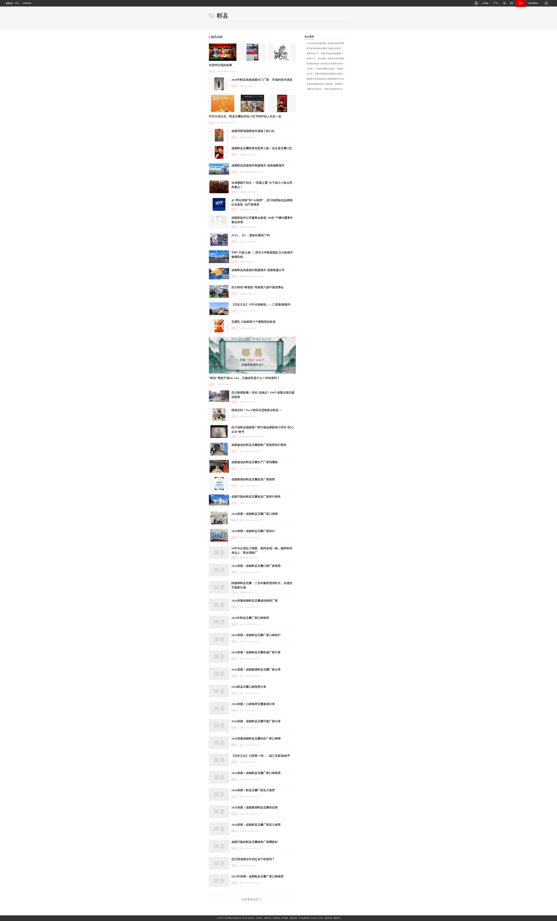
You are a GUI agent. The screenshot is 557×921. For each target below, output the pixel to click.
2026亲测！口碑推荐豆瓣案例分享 (253, 704)
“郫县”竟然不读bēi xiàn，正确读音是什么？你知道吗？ (244, 378)
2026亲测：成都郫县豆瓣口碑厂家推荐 (256, 565)
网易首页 (9, 3)
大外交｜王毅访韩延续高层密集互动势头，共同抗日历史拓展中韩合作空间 (327, 74)
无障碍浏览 (27, 3)
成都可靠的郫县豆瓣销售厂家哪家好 (254, 842)
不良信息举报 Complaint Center (311, 918)
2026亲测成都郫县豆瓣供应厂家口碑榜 (256, 738)
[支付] (505, 3)
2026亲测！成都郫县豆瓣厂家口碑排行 (256, 635)
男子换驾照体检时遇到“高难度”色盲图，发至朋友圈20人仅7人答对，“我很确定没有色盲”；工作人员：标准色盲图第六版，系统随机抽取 (327, 48)
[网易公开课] (486, 3)
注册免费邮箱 (532, 3)
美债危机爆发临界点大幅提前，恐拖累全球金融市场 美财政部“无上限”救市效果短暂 (327, 84)
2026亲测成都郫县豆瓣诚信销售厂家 (254, 600)
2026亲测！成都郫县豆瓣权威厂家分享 (256, 652)
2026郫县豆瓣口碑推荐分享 (248, 686)
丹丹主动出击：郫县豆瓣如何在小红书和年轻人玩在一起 (245, 116)
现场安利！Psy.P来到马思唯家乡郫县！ (256, 410)
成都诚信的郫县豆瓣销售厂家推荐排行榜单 (258, 444)
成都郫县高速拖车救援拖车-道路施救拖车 (258, 165)
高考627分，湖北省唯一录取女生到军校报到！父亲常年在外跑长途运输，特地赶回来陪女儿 (327, 59)
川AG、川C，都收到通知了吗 (250, 235)
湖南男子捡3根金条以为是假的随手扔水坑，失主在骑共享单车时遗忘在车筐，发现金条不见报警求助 (327, 79)
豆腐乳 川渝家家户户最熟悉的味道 (253, 321)
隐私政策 (293, 918)
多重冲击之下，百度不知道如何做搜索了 (324, 53)
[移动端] (477, 3)
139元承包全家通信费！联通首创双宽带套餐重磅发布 (327, 43)
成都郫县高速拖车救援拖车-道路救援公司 (258, 270)
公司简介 (259, 918)
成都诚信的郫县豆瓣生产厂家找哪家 (254, 462)
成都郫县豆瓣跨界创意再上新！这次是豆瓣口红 (261, 148)
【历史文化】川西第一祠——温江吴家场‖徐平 (260, 755)
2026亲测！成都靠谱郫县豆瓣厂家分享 (256, 669)
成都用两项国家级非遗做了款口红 (253, 131)
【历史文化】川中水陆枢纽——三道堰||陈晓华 (261, 304)
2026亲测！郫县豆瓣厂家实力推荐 (253, 790)
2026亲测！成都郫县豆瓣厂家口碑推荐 (256, 773)
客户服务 (284, 918)
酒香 (234, 592)
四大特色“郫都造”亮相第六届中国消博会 (257, 287)
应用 (17, 3)
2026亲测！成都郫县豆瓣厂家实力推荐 (256, 824)
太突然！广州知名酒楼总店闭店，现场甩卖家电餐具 (327, 69)
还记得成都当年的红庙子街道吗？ (253, 859)
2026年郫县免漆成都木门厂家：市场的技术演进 (261, 79)
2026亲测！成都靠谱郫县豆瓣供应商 (254, 807)
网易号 (212, 72)
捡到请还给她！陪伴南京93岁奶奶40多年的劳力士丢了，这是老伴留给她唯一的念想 (327, 64)
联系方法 (267, 918)
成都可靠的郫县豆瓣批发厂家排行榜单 (256, 496)
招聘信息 (276, 918)
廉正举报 (328, 918)
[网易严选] (496, 3)
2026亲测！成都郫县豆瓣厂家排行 (253, 531)
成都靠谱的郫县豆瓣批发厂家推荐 (253, 479)
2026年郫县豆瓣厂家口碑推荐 (250, 617)
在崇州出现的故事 (220, 65)
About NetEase (248, 918)
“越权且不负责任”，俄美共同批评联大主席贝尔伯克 (327, 89)
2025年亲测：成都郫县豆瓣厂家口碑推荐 (257, 876)
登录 (521, 3)
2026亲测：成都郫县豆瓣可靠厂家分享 (256, 721)
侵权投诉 (336, 918)
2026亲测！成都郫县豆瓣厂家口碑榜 (254, 513)
